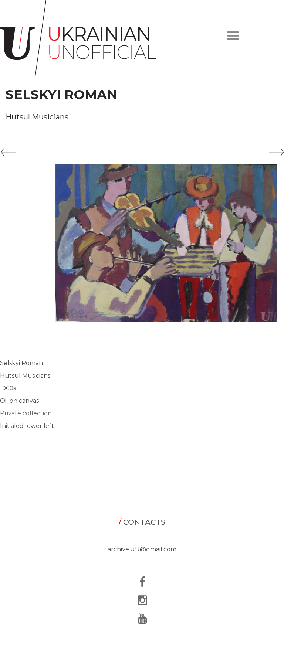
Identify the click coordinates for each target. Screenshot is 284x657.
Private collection (26, 413)
